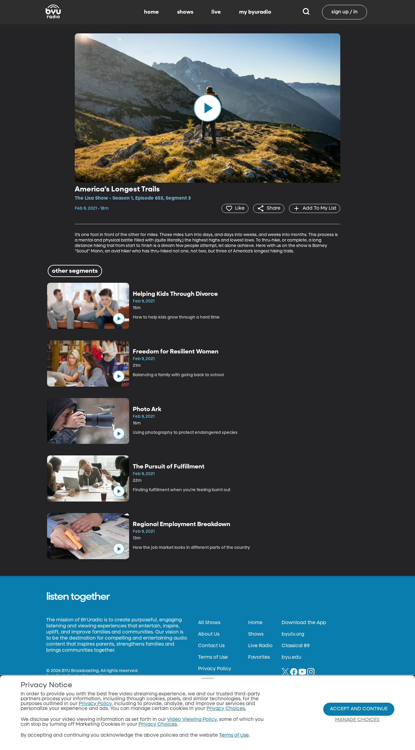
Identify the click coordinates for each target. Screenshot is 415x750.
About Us (208, 634)
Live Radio (260, 646)
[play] (207, 108)
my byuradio (255, 12)
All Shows (209, 622)
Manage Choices (357, 720)
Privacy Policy (214, 669)
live (216, 12)
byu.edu (291, 657)
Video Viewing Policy (192, 719)
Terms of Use (213, 657)
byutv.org (293, 634)
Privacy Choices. (226, 708)
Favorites (259, 657)
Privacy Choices (158, 724)
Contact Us (211, 646)
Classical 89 (296, 646)
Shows (255, 634)
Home (255, 622)
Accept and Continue (359, 709)
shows (185, 12)
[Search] (306, 12)
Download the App (304, 622)
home (151, 12)
